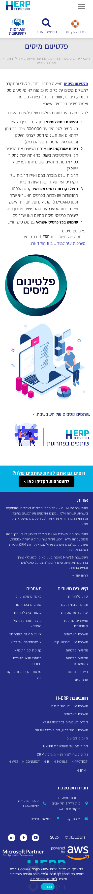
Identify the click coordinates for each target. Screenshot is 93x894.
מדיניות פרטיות (77, 650)
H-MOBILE (60, 762)
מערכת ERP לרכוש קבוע (70, 642)
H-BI (47, 762)
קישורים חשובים (73, 589)
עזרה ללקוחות (75, 32)
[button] (81, 6)
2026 (54, 837)
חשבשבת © (75, 837)
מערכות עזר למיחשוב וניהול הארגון (28, 58)
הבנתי (47, 887)
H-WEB (13, 762)
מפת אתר (81, 680)
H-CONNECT (31, 762)
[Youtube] (35, 837)
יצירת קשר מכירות (74, 612)
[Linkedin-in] (11, 837)
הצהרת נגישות (77, 672)
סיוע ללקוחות (78, 596)
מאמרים (33, 589)
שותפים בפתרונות (68, 58)
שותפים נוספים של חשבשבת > (62, 414)
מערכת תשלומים (76, 634)
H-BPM (81, 771)
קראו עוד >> (79, 575)
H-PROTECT (79, 762)
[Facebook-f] (23, 837)
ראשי (86, 58)
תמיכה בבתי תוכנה (74, 605)
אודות (82, 500)
